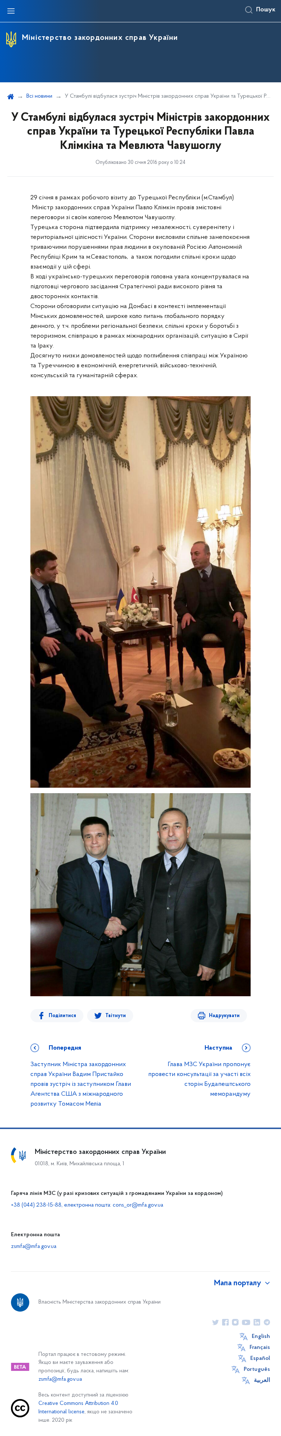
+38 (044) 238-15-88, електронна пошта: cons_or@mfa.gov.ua (87, 1205)
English (261, 1336)
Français (260, 1347)
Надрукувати (224, 1016)
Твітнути (115, 1016)
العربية (262, 1380)
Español (260, 1358)
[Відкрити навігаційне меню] (11, 11)
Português (257, 1369)
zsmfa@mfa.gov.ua (33, 1246)
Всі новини (39, 96)
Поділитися (62, 1016)
